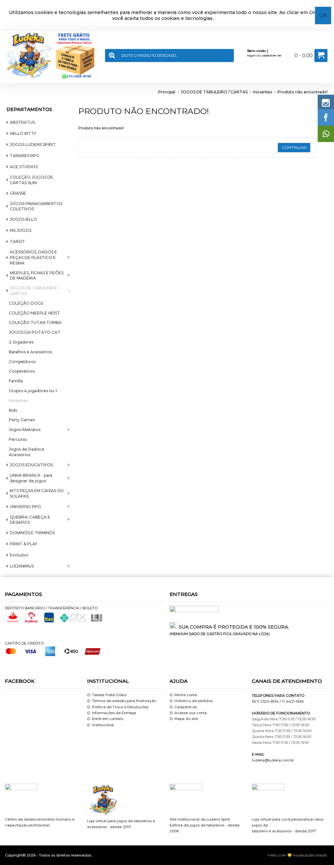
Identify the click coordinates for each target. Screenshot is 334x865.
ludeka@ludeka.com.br (273, 760)
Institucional (103, 725)
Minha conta (186, 695)
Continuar (294, 147)
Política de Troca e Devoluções (120, 707)
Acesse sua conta (191, 713)
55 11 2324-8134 (265, 701)
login (251, 55)
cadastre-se (271, 55)
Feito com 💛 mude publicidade (297, 855)
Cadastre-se (186, 707)
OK (323, 15)
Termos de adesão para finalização (124, 700)
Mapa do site (186, 718)
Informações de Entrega (114, 713)
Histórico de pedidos (194, 700)
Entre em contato (107, 718)
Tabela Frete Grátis (109, 695)
